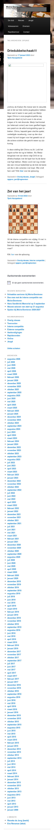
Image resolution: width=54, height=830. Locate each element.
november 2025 (14, 386)
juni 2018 (11, 633)
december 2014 (14, 749)
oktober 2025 (13, 389)
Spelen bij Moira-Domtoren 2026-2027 (23, 309)
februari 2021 (13, 538)
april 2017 (11, 672)
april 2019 (11, 605)
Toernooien (12, 323)
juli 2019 (11, 596)
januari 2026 (12, 380)
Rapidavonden (13, 335)
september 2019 (14, 590)
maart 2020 (12, 572)
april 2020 (11, 569)
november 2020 (14, 547)
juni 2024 (11, 432)
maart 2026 (12, 374)
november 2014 (14, 752)
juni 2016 (11, 700)
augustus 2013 (13, 794)
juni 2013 (11, 797)
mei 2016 (11, 703)
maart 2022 (12, 505)
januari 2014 (12, 779)
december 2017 (14, 651)
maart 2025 (12, 407)
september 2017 (14, 660)
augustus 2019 (13, 593)
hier (21, 170)
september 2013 (14, 791)
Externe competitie (15, 329)
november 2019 (14, 584)
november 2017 (14, 654)
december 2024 (14, 416)
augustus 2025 (13, 395)
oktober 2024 (13, 422)
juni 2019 (11, 599)
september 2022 (14, 489)
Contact (26, 32)
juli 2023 (11, 462)
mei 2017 (11, 669)
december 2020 (14, 544)
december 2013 (14, 782)
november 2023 (14, 450)
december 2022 (14, 480)
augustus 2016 (13, 697)
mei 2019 (11, 602)
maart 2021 (12, 535)
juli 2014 (11, 761)
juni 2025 (11, 398)
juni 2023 (11, 465)
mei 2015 (11, 733)
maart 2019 (12, 608)
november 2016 (14, 687)
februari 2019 (13, 611)
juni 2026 (11, 365)
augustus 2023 (13, 459)
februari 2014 (13, 776)
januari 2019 (12, 614)
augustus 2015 (13, 727)
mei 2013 (11, 800)
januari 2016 (12, 712)
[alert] (27, 282)
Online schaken (13, 348)
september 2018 (14, 627)
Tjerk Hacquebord (14, 57)
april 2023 (11, 468)
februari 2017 (13, 678)
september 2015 (14, 724)
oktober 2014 (13, 755)
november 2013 (14, 785)
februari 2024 (13, 441)
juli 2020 (11, 560)
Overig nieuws (23, 176)
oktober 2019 (13, 587)
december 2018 (14, 617)
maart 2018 (12, 642)
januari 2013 (12, 806)
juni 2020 (11, 563)
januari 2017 (12, 681)
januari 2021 (12, 541)
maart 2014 (12, 773)
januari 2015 (12, 745)
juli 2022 (11, 493)
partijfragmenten (21, 179)
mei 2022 (11, 499)
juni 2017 (11, 666)
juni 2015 (11, 730)
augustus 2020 (13, 557)
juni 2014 (11, 764)
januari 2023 (12, 477)
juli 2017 (11, 663)
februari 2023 (13, 474)
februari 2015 (13, 742)
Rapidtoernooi (13, 32)
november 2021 (14, 517)
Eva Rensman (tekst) (16, 823)
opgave (10, 179)
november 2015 (14, 718)
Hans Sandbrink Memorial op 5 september (26, 303)
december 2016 (14, 684)
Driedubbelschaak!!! (22, 50)
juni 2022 (11, 496)
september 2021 (14, 523)
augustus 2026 (13, 359)
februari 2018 (13, 645)
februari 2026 (13, 377)
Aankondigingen (14, 332)
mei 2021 (11, 532)
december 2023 (14, 447)
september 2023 (14, 456)
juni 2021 (11, 529)
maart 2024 (12, 438)
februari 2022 (13, 508)
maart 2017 (12, 675)
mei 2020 (11, 566)
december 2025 (14, 383)
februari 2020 (13, 575)
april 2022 (11, 502)
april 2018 (11, 639)
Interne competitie (37, 260)
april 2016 (11, 706)
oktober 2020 (13, 550)
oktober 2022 (13, 486)
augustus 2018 (13, 630)
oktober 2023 (13, 453)
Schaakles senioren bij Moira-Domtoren (24, 294)
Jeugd (30, 20)
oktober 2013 (13, 788)
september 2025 (14, 392)
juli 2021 (11, 526)
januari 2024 (12, 444)
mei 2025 (11, 401)
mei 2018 (11, 636)
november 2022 (14, 483)
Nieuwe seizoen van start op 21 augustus (25, 306)
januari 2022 (12, 511)
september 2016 (14, 694)
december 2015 (14, 715)
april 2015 (11, 736)
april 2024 (11, 435)
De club (11, 20)
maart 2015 (12, 739)
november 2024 (14, 419)
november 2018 (14, 620)
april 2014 (11, 770)
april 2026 (11, 371)
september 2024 (14, 425)
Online (10, 338)
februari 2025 (13, 410)
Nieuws (21, 20)
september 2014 (14, 758)
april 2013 (11, 803)
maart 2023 (12, 471)
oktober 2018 (13, 624)
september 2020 (14, 554)
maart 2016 (12, 709)
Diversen (26, 26)
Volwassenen (13, 26)
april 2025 (11, 404)
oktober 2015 (13, 721)
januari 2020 (12, 578)
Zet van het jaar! (19, 191)
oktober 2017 (13, 657)
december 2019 (14, 581)
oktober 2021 (13, 520)
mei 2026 (11, 368)
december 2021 (14, 514)
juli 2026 (11, 362)
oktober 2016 (13, 691)
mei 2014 (11, 767)
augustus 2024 (13, 429)
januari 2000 (12, 809)
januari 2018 (12, 648)
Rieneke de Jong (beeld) (18, 820)
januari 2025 (12, 413)
